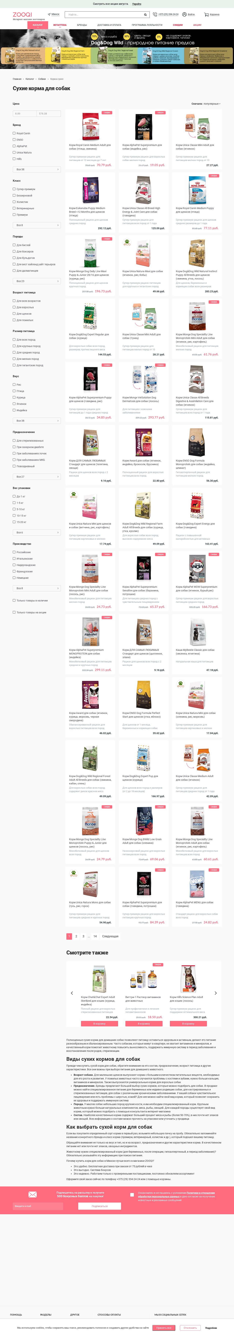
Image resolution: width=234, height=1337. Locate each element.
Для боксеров (25, 251)
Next (216, 997)
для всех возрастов (29, 300)
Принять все (163, 1327)
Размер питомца (24, 331)
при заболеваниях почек (32, 453)
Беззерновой (24, 195)
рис (19, 384)
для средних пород (28, 352)
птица (20, 391)
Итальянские (25, 558)
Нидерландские (26, 565)
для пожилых (25, 320)
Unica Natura (24, 152)
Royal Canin (23, 133)
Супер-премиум (26, 189)
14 (95, 936)
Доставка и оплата (109, 25)
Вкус (16, 376)
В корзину (90, 170)
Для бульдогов (26, 257)
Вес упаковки (21, 488)
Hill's (19, 158)
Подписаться (100, 1206)
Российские (24, 552)
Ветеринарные (25, 208)
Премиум (22, 214)
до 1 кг (21, 496)
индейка (22, 410)
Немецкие (23, 577)
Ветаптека (60, 25)
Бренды (82, 25)
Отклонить (190, 1327)
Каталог (38, 25)
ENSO (20, 139)
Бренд (17, 125)
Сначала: (197, 103)
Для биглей (23, 245)
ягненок (22, 403)
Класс (17, 180)
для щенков (24, 313)
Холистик (22, 201)
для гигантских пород (30, 365)
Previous (73, 999)
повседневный (26, 466)
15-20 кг (21, 522)
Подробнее (211, 1328)
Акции (197, 25)
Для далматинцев (27, 270)
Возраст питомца (24, 292)
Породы (18, 236)
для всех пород (26, 339)
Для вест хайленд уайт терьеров (36, 264)
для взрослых (25, 307)
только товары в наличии (32, 600)
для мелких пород (28, 358)
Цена (16, 103)
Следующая (110, 936)
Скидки (178, 25)
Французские (25, 571)
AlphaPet (22, 146)
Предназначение (24, 432)
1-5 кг (20, 502)
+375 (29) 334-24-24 (168, 14)
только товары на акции (31, 612)
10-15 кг (21, 515)
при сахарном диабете (30, 447)
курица (21, 397)
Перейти (136, 4)
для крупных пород (28, 346)
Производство (22, 543)
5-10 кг (21, 509)
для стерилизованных (30, 440)
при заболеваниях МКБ (31, 459)
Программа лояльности (147, 25)
